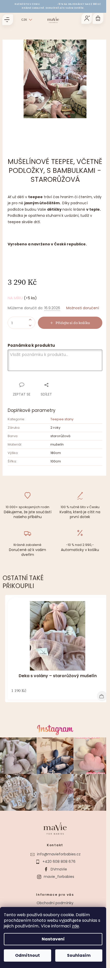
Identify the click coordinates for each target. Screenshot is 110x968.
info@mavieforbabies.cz (59, 854)
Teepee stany (61, 419)
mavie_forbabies (59, 876)
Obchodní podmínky (55, 902)
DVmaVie (59, 869)
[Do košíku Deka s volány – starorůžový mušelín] (102, 696)
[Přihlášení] (86, 18)
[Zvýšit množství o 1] (30, 320)
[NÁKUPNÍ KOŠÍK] (98, 18)
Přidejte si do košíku (73, 322)
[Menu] (7, 19)
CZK (24, 20)
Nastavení (53, 939)
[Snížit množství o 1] (30, 326)
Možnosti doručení (82, 308)
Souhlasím (79, 955)
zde (75, 926)
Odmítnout (27, 955)
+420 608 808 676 (58, 861)
